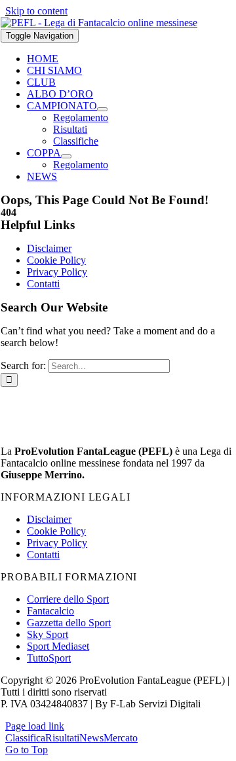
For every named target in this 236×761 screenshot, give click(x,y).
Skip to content (36, 10)
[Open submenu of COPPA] (66, 156)
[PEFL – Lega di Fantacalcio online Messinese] (99, 22)
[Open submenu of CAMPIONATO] (102, 109)
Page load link (34, 726)
